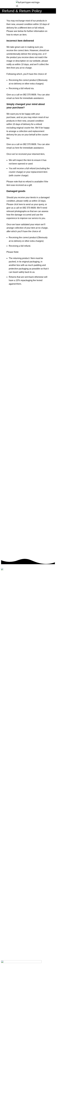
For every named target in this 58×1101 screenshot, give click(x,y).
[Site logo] (28, 4)
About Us (7, 811)
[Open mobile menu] (3, 4)
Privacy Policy (10, 820)
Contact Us (8, 815)
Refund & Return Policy (14, 830)
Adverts (7, 801)
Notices (7, 806)
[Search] (47, 4)
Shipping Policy (10, 825)
